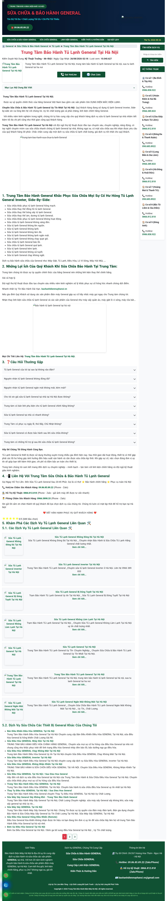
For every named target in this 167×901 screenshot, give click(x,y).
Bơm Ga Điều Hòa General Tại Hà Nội (26, 827)
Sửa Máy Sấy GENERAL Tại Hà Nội (24, 807)
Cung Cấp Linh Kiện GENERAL (83, 865)
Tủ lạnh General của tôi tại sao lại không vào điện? (29, 369)
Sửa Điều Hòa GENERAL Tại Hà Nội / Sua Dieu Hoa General (37, 774)
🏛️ (4, 46)
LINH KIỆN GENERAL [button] (69, 40)
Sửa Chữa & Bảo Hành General (32, 46)
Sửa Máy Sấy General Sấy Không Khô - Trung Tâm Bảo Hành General (42, 797)
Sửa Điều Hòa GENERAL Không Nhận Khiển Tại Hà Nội (34, 764)
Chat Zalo (95, 74)
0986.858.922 (149, 90)
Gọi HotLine (71, 74)
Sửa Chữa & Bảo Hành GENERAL (83, 853)
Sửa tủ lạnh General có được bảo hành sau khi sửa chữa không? (36, 433)
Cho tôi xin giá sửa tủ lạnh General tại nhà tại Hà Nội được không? (37, 396)
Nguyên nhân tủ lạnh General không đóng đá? (27, 378)
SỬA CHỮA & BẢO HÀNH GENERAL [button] (21, 40)
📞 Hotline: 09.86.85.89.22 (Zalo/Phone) (137, 862)
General (9, 46)
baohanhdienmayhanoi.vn (54, 289)
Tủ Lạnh (56, 46)
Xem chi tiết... (79, 547)
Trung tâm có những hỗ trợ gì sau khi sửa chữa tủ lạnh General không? (39, 442)
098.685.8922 (149, 146)
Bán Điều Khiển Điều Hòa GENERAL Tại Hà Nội (30, 731)
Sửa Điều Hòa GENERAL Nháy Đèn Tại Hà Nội (30, 741)
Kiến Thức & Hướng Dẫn (92, 40)
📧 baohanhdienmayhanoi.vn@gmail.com (137, 877)
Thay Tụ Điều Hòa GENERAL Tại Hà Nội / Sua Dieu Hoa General (39, 790)
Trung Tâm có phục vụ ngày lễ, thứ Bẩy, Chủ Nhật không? (33, 424)
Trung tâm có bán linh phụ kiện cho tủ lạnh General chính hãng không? (39, 406)
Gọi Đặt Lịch (113, 40)
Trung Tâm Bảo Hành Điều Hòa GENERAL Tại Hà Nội (33, 784)
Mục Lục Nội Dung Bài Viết (18, 87)
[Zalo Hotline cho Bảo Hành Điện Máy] (5, 885)
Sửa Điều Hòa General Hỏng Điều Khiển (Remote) (32, 817)
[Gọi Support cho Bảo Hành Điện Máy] (5, 894)
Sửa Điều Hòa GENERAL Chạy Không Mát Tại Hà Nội (33, 751)
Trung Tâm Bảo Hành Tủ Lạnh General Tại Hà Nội (88, 46)
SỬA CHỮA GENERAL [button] (48, 40)
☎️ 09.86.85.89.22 (20, 27)
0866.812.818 (149, 128)
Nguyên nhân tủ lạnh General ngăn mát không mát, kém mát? (35, 387)
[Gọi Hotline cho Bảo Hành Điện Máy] (5, 875)
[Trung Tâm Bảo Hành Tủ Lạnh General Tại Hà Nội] (12, 72)
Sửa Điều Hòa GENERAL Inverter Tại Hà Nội (29, 757)
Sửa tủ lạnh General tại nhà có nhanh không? (26, 415)
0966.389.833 (149, 111)
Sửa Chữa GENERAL (84, 859)
